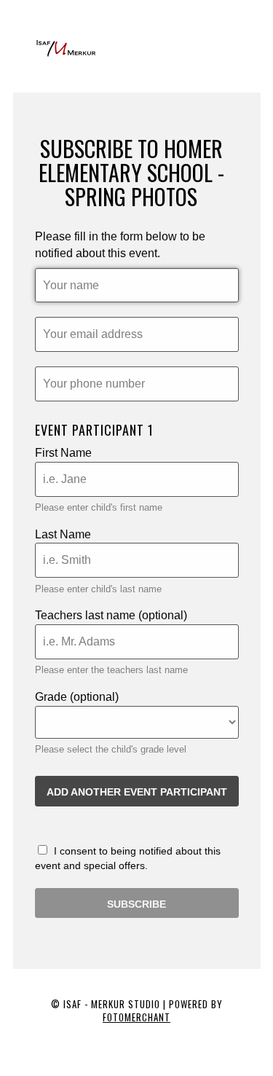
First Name (63, 453)
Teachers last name (111, 615)
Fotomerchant (136, 1017)
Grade (77, 697)
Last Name (63, 534)
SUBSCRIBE (136, 904)
